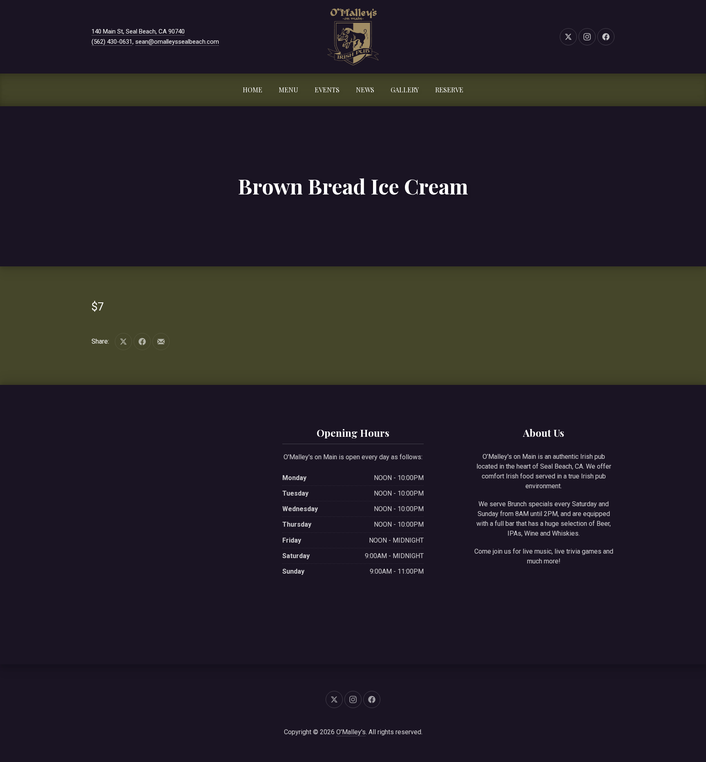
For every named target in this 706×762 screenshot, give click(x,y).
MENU (288, 89)
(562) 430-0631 (112, 41)
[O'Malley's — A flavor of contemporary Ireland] (353, 36)
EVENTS (327, 89)
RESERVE (449, 89)
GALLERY (405, 89)
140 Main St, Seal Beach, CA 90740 (138, 31)
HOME (252, 89)
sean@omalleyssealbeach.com (177, 41)
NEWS (365, 89)
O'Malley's (351, 732)
